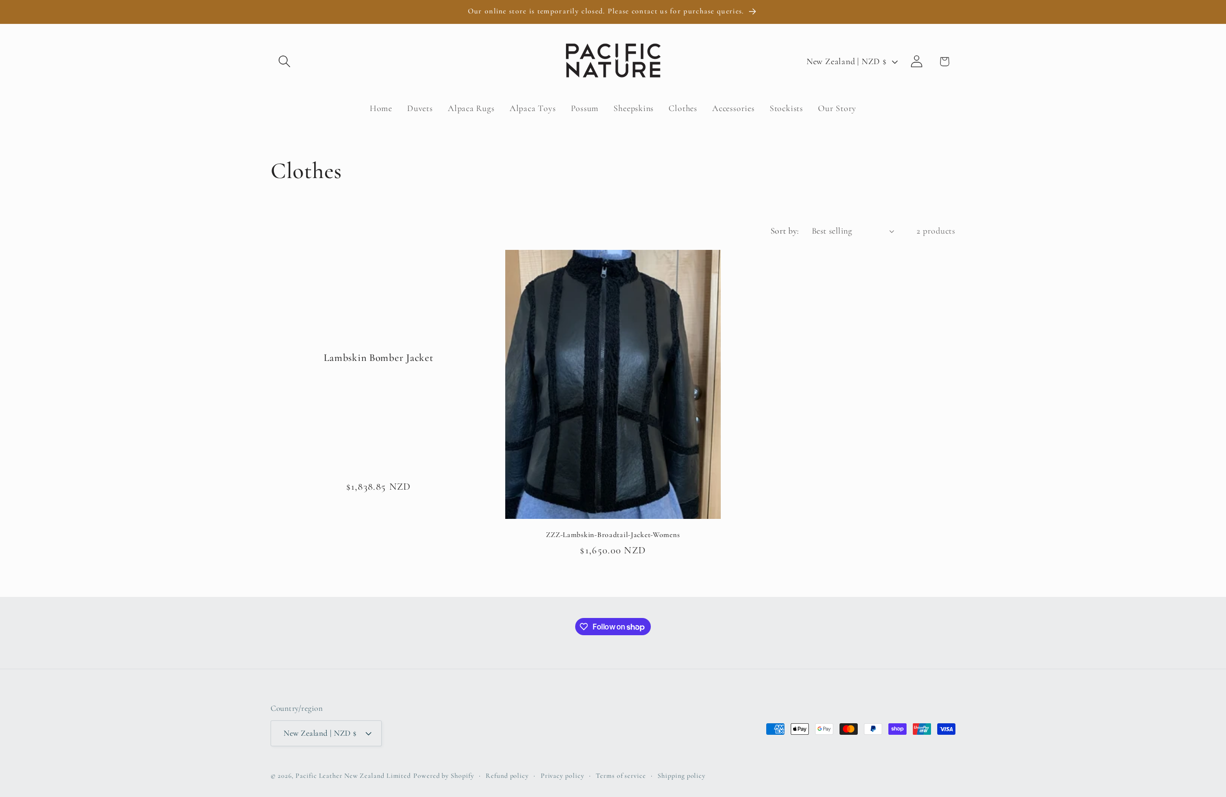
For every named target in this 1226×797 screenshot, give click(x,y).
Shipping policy (681, 776)
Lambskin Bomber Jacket (378, 357)
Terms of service (621, 776)
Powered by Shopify (443, 776)
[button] (284, 61)
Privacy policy (562, 776)
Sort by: (785, 230)
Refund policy (507, 776)
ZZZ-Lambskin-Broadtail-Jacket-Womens (613, 534)
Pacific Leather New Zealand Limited (353, 776)
